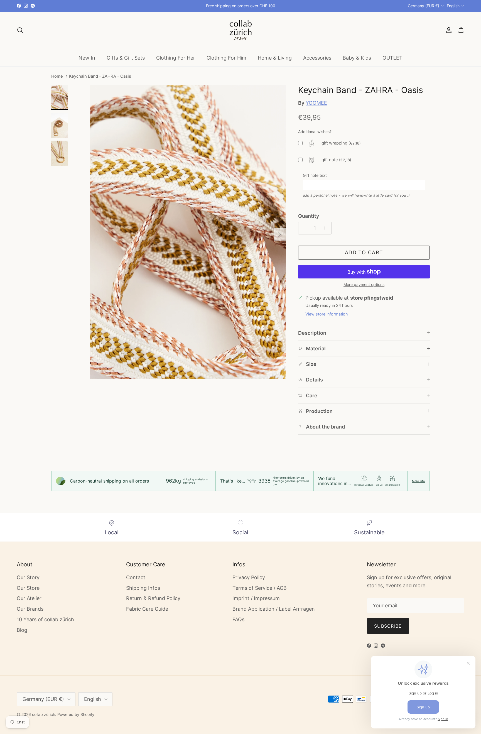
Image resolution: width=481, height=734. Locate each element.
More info (418, 481)
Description (312, 333)
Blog (22, 630)
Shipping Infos (143, 588)
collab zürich (43, 714)
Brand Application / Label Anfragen (273, 609)
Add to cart (364, 252)
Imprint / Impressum (256, 598)
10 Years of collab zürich (45, 619)
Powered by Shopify (75, 714)
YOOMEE (316, 103)
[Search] (20, 30)
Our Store (28, 588)
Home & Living (275, 57)
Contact (135, 577)
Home (57, 76)
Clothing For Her (175, 57)
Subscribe (388, 626)
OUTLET (392, 57)
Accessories (317, 57)
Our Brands (30, 609)
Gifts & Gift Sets (126, 57)
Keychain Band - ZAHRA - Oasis (100, 76)
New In (86, 57)
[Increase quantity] (326, 228)
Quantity (308, 216)
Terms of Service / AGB (259, 588)
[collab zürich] (240, 30)
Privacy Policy (248, 577)
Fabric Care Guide (147, 609)
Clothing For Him (226, 57)
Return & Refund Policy (153, 598)
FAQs (238, 619)
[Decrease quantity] (303, 228)
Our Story (28, 577)
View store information (326, 314)
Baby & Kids (357, 57)
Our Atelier (29, 598)
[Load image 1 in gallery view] (188, 232)
